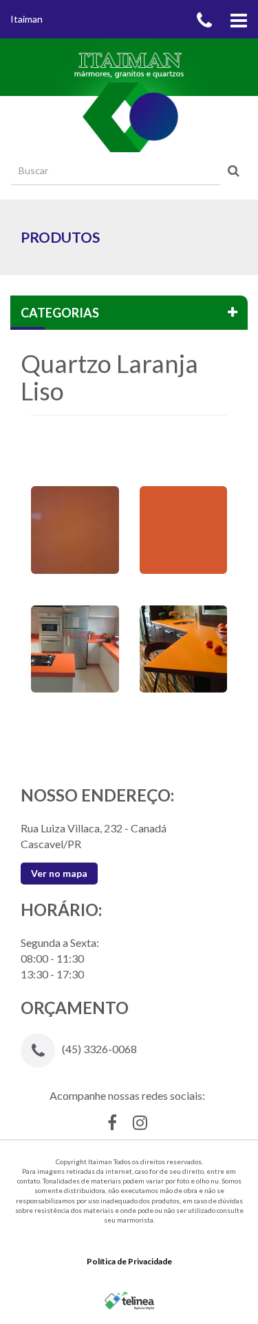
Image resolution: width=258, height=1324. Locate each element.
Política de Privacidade (129, 1261)
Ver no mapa (59, 873)
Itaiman (26, 19)
